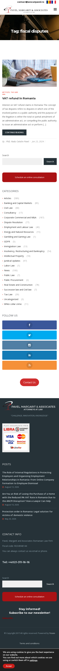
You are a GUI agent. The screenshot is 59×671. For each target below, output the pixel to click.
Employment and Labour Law (18, 227)
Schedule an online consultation (29, 177)
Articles (6, 92)
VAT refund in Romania (19, 98)
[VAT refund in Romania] (29, 73)
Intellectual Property (14, 256)
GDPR (7, 241)
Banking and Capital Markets (18, 203)
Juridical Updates (12, 260)
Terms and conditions (29, 643)
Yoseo (52, 633)
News (7, 270)
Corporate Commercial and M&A (20, 217)
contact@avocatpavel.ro (30, 1)
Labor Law (9, 265)
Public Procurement (13, 280)
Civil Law (8, 207)
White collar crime (13, 304)
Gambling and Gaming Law (17, 236)
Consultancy (10, 212)
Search (5, 155)
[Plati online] (15, 437)
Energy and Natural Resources (19, 231)
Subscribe (7, 618)
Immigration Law (12, 246)
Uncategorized (11, 299)
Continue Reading (14, 132)
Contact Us (29, 382)
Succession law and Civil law (17, 289)
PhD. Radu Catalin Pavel (17, 141)
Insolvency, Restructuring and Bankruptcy (24, 251)
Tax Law (14, 92)
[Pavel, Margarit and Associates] (25, 9)
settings (33, 660)
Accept (9, 666)
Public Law (9, 275)
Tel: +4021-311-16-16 (16, 562)
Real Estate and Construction (18, 284)
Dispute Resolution (13, 222)
